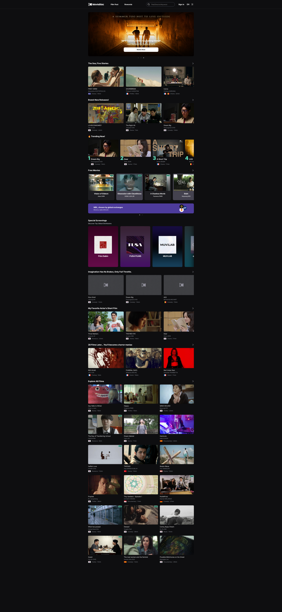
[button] (138, 57)
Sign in (181, 4)
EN (188, 4)
